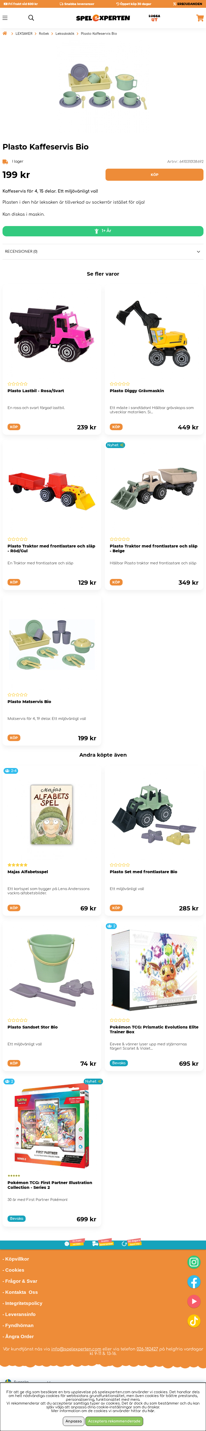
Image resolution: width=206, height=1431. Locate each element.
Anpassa (74, 1421)
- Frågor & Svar (20, 1281)
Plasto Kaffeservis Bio (99, 33)
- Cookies (13, 1270)
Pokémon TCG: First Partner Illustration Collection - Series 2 (50, 1185)
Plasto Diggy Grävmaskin (137, 390)
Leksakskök (65, 33)
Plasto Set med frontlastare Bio (143, 871)
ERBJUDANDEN (189, 4)
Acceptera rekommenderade (114, 1421)
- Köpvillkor (16, 1259)
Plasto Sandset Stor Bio (33, 1027)
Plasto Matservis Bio (29, 701)
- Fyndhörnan (18, 1325)
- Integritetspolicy (22, 1303)
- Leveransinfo (19, 1314)
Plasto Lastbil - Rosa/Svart (36, 390)
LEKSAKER (24, 33)
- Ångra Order (18, 1336)
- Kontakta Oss (20, 1292)
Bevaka (118, 1063)
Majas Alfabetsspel (28, 871)
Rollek (44, 33)
